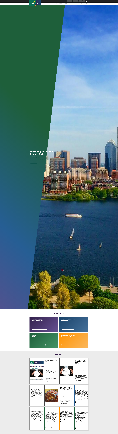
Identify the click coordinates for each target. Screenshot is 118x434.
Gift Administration (67, 3)
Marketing (56, 3)
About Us (87, 3)
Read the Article (78, 380)
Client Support (83, 3)
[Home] (35, 3)
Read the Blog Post (64, 403)
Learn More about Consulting (67, 328)
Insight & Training (77, 3)
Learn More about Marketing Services (39, 328)
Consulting (72, 3)
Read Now (47, 381)
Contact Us (33, 162)
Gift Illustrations (61, 3)
